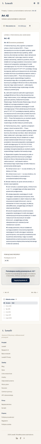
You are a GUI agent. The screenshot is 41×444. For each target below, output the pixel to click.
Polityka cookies (6, 424)
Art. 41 (7, 292)
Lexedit (4, 346)
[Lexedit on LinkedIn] (17, 438)
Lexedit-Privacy (6, 357)
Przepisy (4, 10)
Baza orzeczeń (6, 353)
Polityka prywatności (8, 417)
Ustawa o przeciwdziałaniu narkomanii (19, 10)
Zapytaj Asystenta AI (20, 280)
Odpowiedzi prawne (8, 381)
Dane (3, 370)
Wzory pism (5, 384)
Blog (3, 366)
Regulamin (5, 421)
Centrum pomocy (7, 391)
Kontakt (4, 408)
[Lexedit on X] (24, 438)
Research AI (5, 350)
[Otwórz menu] (38, 3)
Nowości (4, 388)
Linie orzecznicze (7, 373)
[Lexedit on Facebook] (20, 438)
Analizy (4, 377)
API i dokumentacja (7, 395)
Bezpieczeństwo (6, 404)
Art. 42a (33, 292)
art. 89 (6, 260)
